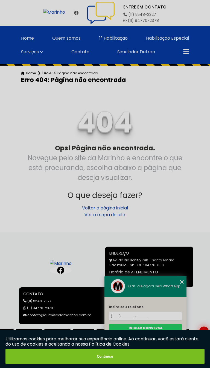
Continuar (105, 356)
